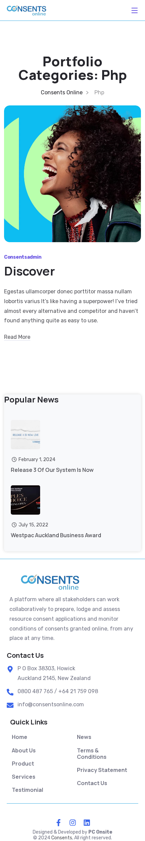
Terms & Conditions (92, 753)
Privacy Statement (102, 770)
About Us (24, 750)
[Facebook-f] (58, 822)
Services (23, 777)
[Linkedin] (87, 822)
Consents (61, 838)
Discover (29, 271)
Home (19, 737)
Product (23, 764)
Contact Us (92, 783)
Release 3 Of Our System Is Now (52, 470)
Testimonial (27, 790)
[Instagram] (72, 822)
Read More (17, 337)
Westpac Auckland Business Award (56, 535)
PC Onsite (100, 832)
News (84, 737)
